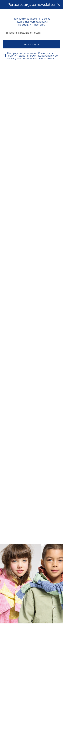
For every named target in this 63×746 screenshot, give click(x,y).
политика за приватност (41, 58)
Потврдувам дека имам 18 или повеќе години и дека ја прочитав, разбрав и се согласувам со (32, 55)
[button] (59, 4)
